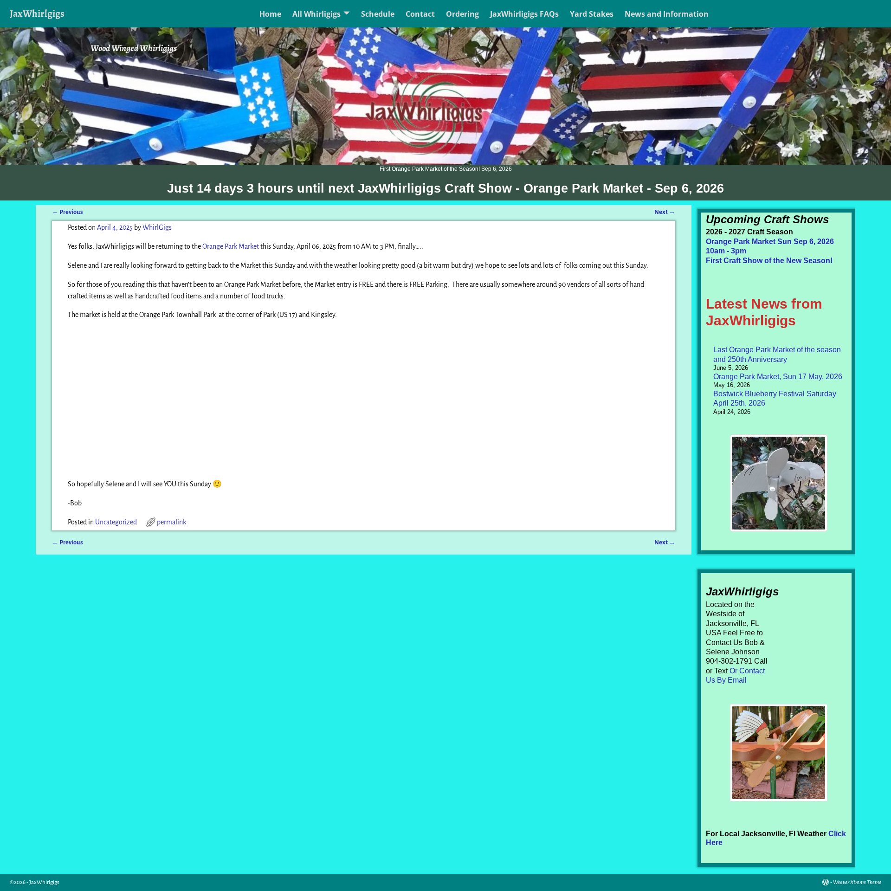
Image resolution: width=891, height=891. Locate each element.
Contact (420, 14)
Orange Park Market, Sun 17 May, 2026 (777, 377)
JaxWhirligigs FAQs (524, 14)
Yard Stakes (591, 14)
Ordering (462, 14)
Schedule (377, 14)
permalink (171, 522)
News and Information (667, 14)
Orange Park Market (230, 246)
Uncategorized (116, 522)
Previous (67, 211)
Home (270, 14)
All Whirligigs (316, 14)
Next (664, 211)
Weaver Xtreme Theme (857, 882)
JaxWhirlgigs (37, 13)
